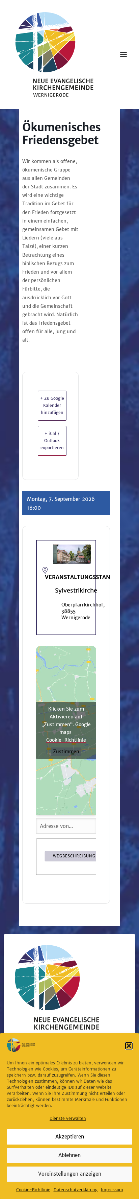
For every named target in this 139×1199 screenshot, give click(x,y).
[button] (129, 1045)
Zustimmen (66, 751)
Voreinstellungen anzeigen (69, 1174)
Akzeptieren (69, 1136)
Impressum (112, 1190)
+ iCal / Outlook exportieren (52, 441)
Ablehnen (69, 1155)
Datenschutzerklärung (76, 1190)
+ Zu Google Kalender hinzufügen (52, 405)
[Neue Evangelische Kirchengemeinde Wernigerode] (54, 54)
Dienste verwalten (68, 1118)
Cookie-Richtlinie (33, 1190)
